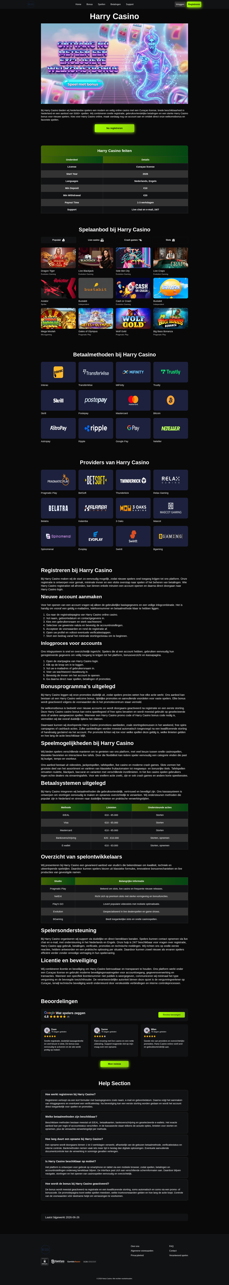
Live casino (94, 240)
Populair (56, 240)
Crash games (131, 240)
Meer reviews (114, 1064)
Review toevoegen (171, 1015)
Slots (168, 240)
